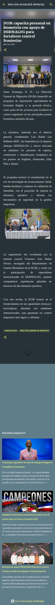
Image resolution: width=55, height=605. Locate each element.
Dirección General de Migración (34, 331)
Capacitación (11, 331)
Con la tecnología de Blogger (29, 601)
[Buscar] (51, 4)
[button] (5, 50)
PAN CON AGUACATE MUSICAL (26, 4)
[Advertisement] (27, 395)
